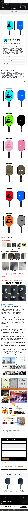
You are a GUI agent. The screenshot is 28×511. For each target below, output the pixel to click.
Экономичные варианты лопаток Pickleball (21, 430)
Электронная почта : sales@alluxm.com (8, 501)
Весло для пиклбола (14, 11)
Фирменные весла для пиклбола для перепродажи (11, 430)
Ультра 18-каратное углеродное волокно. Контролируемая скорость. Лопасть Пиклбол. (20, 490)
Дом (11, 11)
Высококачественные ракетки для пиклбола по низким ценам (7, 431)
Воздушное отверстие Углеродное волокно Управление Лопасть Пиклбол (7, 490)
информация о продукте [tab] (7, 70)
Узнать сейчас (24, 507)
